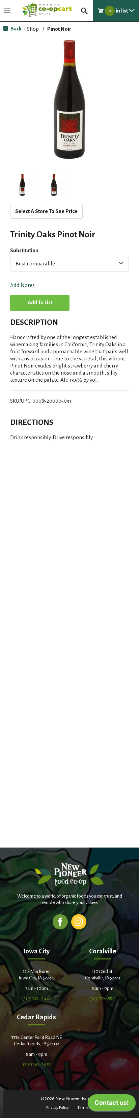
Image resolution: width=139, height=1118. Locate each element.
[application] (111, 1104)
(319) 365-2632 (36, 1064)
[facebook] (60, 921)
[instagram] (78, 921)
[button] (22, 184)
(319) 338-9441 (36, 998)
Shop (33, 29)
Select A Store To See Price (46, 211)
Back (15, 28)
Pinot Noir (59, 29)
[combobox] (69, 263)
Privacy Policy (57, 1107)
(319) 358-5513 (102, 998)
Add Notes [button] (22, 285)
